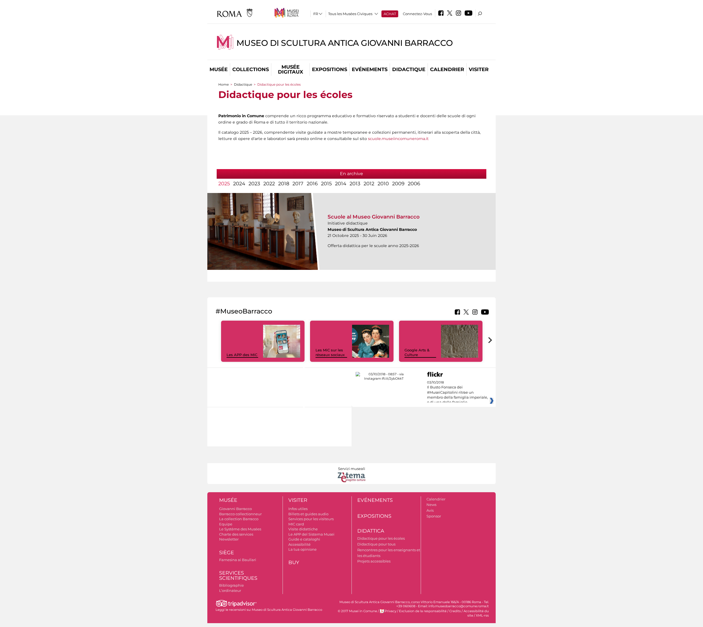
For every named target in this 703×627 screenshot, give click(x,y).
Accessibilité (299, 544)
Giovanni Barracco (235, 508)
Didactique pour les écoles (381, 538)
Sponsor (433, 516)
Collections (250, 69)
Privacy (390, 611)
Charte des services (236, 534)
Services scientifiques (238, 575)
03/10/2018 (457, 395)
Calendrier (447, 69)
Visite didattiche (303, 529)
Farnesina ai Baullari (237, 560)
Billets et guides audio (308, 514)
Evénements (369, 69)
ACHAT (390, 14)
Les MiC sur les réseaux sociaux (330, 352)
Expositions (329, 69)
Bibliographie (231, 585)
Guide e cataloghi (304, 539)
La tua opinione (302, 549)
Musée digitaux (290, 69)
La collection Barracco (238, 519)
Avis (430, 510)
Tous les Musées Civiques (350, 14)
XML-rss (482, 615)
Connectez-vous (417, 14)
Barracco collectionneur (240, 514)
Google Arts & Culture (416, 352)
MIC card (296, 524)
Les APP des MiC (242, 354)
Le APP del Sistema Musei (311, 534)
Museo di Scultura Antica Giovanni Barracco (344, 43)
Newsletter (229, 539)
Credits (455, 611)
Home (223, 84)
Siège (226, 552)
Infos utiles (298, 508)
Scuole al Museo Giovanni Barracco (374, 217)
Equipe (225, 524)
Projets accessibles (373, 561)
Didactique (408, 69)
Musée (219, 69)
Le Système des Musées (240, 529)
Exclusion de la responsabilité (423, 611)
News (431, 504)
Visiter (479, 69)
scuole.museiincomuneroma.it (398, 138)
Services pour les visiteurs (311, 519)
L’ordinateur (230, 590)
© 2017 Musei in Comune (357, 611)
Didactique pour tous (376, 544)
